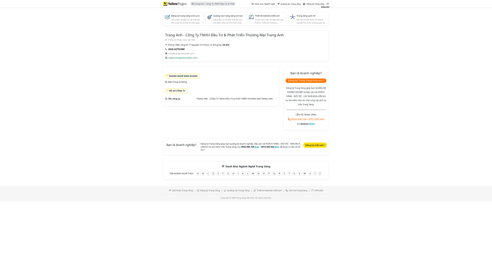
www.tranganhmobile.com (183, 57)
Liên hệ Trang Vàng (298, 190)
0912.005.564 (316, 119)
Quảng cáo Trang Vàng (238, 190)
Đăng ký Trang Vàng (210, 190)
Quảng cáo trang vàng (228, 15)
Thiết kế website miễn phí (267, 15)
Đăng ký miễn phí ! (315, 145)
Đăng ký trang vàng (185, 15)
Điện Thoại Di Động (177, 82)
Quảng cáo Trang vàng (290, 4)
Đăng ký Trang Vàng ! (306, 80)
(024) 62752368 (176, 49)
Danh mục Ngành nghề (264, 4)
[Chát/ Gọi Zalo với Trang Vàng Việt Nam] (311, 123)
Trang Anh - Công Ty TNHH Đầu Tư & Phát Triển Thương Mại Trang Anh (213, 4)
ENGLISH (319, 190)
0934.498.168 (298, 119)
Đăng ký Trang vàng (315, 4)
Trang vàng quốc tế (305, 15)
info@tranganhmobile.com (181, 53)
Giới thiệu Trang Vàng (182, 190)
